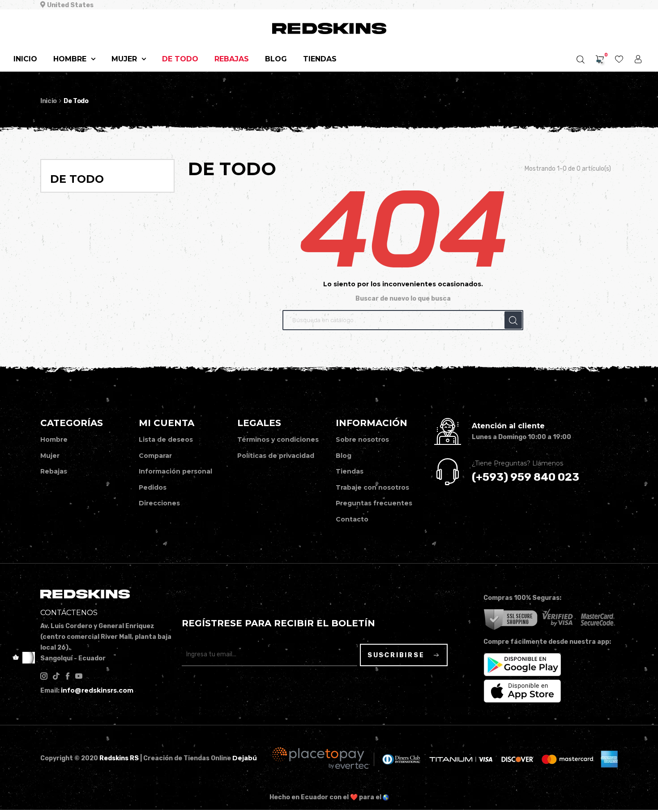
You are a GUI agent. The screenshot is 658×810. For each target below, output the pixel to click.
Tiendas (349, 471)
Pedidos (153, 487)
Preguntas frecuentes (374, 503)
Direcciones (159, 503)
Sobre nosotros (362, 439)
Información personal (175, 471)
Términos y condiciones (278, 439)
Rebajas (53, 471)
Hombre (54, 439)
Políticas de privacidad (275, 456)
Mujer (50, 456)
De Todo (77, 178)
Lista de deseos (166, 439)
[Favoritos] (619, 60)
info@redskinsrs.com (97, 690)
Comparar (155, 456)
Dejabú (244, 758)
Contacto (352, 519)
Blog (343, 456)
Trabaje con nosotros (372, 487)
